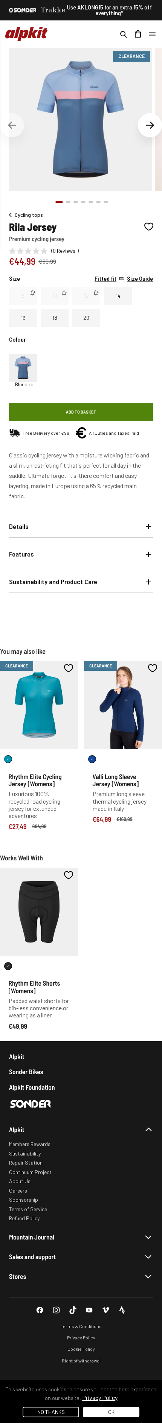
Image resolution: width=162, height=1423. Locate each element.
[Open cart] (137, 34)
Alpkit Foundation (32, 1087)
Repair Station (26, 1162)
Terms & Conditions (81, 1326)
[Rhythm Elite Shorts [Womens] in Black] (8, 966)
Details (19, 526)
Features (21, 554)
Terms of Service (28, 1209)
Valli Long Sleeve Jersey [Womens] (116, 780)
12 (86, 295)
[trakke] (53, 10)
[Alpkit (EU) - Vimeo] (106, 1310)
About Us (20, 1181)
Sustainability (25, 1153)
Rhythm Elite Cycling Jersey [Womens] (35, 780)
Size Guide (124, 278)
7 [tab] (106, 202)
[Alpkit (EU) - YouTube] (89, 1310)
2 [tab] (68, 202)
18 (54, 317)
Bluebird (24, 384)
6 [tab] (98, 202)
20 (86, 317)
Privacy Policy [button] (100, 1397)
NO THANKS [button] (51, 1412)
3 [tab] (75, 202)
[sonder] (22, 10)
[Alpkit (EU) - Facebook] (40, 1310)
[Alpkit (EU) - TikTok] (73, 1310)
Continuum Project (30, 1172)
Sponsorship (23, 1199)
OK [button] (111, 1412)
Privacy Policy (81, 1337)
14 (118, 295)
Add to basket (81, 411)
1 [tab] (59, 202)
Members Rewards (29, 1144)
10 (54, 295)
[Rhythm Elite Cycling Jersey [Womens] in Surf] (8, 759)
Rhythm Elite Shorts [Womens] (34, 986)
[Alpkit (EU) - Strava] (122, 1310)
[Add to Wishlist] (149, 226)
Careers (18, 1190)
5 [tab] (91, 202)
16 (23, 317)
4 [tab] (83, 202)
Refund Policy (24, 1218)
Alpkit (16, 1056)
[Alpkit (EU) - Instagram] (56, 1310)
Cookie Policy (81, 1348)
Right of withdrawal (81, 1360)
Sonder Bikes (26, 1071)
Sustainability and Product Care (53, 581)
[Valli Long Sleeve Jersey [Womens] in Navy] (92, 759)
